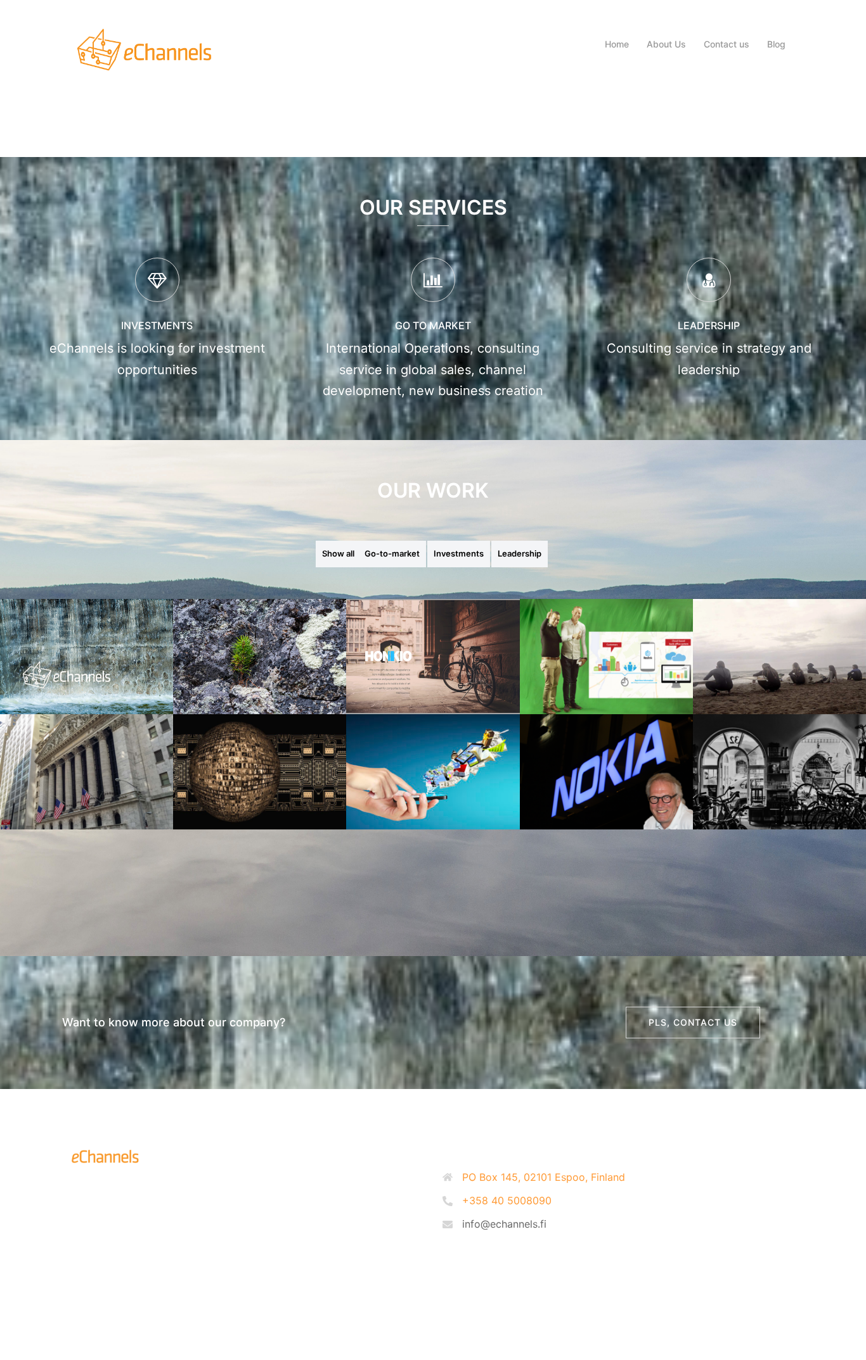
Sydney (237, 1319)
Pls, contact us (693, 1022)
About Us (666, 44)
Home (617, 44)
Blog (776, 44)
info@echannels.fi (504, 1224)
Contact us (726, 44)
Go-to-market (392, 553)
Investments (459, 553)
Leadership (519, 553)
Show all (338, 553)
